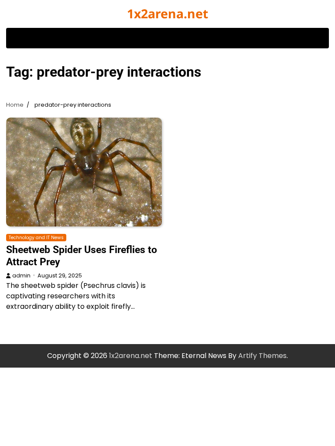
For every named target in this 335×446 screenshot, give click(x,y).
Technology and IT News (36, 237)
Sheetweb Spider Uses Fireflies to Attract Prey (81, 255)
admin (21, 275)
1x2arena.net (167, 13)
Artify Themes (262, 356)
